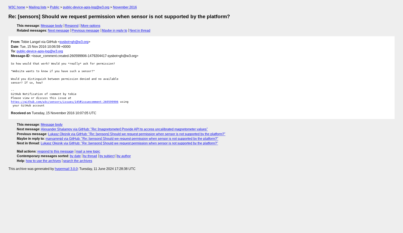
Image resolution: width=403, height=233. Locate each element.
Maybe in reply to (114, 30)
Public (54, 7)
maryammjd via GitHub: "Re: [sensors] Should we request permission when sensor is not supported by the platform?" (132, 138)
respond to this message (55, 151)
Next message (58, 30)
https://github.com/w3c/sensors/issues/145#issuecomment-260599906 (64, 101)
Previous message (85, 30)
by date (75, 156)
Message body (52, 25)
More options (90, 25)
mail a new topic (88, 151)
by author (124, 156)
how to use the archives (43, 161)
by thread (90, 156)
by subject (107, 156)
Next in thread (140, 30)
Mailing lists (37, 7)
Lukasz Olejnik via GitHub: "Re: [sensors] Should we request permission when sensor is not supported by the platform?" (136, 134)
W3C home (16, 7)
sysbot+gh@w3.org (74, 42)
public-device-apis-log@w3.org (86, 7)
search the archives (77, 161)
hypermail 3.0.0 (66, 169)
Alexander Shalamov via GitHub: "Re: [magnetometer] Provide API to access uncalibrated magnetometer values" (124, 129)
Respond (72, 25)
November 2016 (125, 7)
